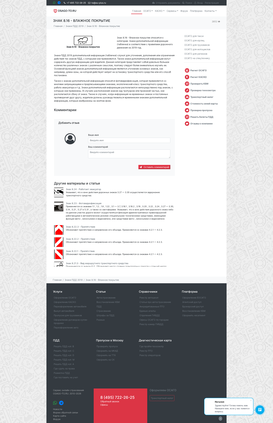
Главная (136, 10)
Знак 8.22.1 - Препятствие (80, 251)
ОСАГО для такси (193, 36)
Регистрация (212, 2)
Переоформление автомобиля (70, 306)
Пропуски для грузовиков (68, 315)
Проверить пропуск (107, 346)
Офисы (104, 404)
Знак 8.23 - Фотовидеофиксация (83, 203)
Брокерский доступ (193, 306)
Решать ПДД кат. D (64, 355)
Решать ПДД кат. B (64, 346)
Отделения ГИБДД (150, 315)
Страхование (104, 311)
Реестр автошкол (149, 297)
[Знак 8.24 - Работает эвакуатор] (59, 192)
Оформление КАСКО (65, 302)
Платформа (196, 10)
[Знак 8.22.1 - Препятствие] (59, 254)
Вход (200, 2)
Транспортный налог (162, 398)
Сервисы (171, 10)
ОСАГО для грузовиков (197, 45)
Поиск (188, 2)
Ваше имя (93, 135)
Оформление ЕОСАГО (194, 297)
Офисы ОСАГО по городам (154, 319)
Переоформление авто (66, 327)
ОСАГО (147, 10)
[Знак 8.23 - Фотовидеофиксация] (59, 206)
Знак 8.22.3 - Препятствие (80, 226)
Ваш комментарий (98, 146)
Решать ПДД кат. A (64, 364)
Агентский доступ (191, 302)
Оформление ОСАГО (65, 297)
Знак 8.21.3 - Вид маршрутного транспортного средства (97, 263)
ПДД (99, 306)
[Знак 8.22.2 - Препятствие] (59, 242)
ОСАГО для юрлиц (194, 40)
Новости (57, 409)
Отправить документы (168, 2)
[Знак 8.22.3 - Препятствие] (59, 230)
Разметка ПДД (62, 373)
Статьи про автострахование (155, 302)
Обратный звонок (109, 401)
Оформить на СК (106, 359)
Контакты (210, 10)
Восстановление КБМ (108, 302)
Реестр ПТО (146, 350)
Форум (184, 10)
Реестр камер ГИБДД (151, 324)
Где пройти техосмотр (152, 346)
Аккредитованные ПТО (152, 306)
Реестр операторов (150, 355)
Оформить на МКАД (107, 350)
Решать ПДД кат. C (64, 350)
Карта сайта (59, 415)
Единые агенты (148, 311)
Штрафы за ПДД (105, 315)
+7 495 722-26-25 (76, 2)
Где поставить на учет (66, 377)
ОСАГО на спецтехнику (197, 58)
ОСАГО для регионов (195, 53)
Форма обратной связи (65, 412)
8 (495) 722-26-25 (117, 397)
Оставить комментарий (156, 167)
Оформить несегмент (193, 315)
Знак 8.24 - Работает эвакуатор (83, 189)
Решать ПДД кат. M (64, 359)
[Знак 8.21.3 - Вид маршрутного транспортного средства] (59, 266)
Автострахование (106, 297)
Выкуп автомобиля (64, 311)
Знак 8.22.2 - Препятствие (80, 239)
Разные (101, 319)
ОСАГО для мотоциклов (197, 49)
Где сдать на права (64, 368)
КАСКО (159, 10)
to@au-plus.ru (98, 2)
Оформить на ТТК (106, 355)
